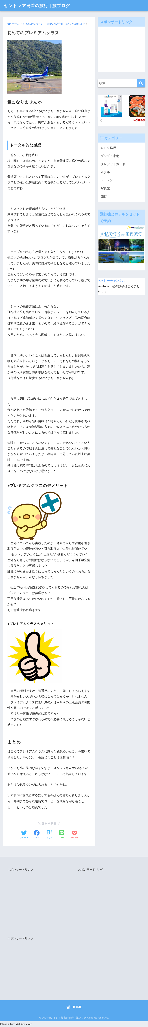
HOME (76, 1007)
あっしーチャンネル (111, 280)
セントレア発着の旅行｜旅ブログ (37, 5)
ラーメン (107, 180)
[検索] (141, 83)
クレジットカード (113, 164)
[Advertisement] (121, 49)
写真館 (105, 188)
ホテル (105, 172)
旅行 (104, 196)
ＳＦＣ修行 (108, 148)
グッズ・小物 (110, 156)
